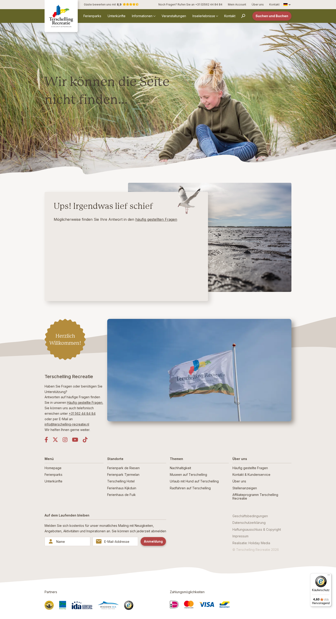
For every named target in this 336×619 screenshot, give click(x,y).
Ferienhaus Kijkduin (121, 488)
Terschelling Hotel (121, 481)
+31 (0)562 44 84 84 (208, 4)
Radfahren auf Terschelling (190, 488)
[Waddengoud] (49, 605)
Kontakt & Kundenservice (251, 474)
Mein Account (237, 4)
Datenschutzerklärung (249, 523)
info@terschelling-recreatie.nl (67, 424)
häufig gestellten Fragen (156, 219)
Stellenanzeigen (244, 488)
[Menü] (328, 576)
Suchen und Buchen (272, 16)
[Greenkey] (62, 605)
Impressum (240, 536)
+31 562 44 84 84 (82, 413)
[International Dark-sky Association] (82, 605)
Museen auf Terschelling (188, 474)
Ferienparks (92, 16)
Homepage (53, 468)
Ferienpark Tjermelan (123, 474)
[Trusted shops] (128, 605)
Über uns (258, 4)
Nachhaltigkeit (180, 468)
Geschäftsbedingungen (250, 516)
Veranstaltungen (174, 16)
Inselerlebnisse (203, 16)
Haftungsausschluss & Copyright (256, 529)
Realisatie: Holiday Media (251, 543)
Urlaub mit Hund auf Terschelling (194, 481)
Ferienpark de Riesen (123, 468)
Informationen (142, 16)
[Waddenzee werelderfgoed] (108, 605)
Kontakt (274, 4)
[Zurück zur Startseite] (61, 16)
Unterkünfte (116, 16)
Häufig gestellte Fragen (84, 402)
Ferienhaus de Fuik (121, 495)
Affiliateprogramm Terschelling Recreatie (255, 496)
